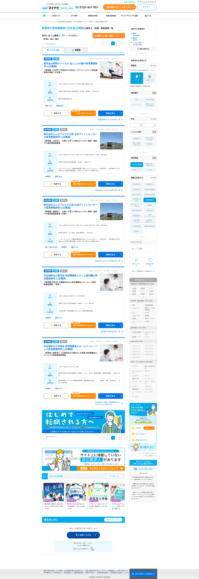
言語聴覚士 (67, 572)
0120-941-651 (87, 7)
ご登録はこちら (148, 428)
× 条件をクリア (143, 53)
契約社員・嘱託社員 (150, 164)
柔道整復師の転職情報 (65, 21)
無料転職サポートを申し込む (119, 7)
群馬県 (91, 21)
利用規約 (111, 571)
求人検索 (74, 15)
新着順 (77, 50)
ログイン (146, 7)
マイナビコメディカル (49, 21)
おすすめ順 (54, 50)
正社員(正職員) (137, 164)
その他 (150, 170)
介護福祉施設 (149, 99)
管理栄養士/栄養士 (116, 572)
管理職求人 (136, 139)
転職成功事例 (92, 15)
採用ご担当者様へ (130, 2)
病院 (136, 99)
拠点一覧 (148, 15)
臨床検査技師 (78, 572)
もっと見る (142, 113)
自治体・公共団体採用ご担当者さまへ (71, 571)
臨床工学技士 (90, 572)
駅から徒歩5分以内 (150, 138)
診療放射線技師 (102, 572)
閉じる (142, 237)
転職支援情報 (111, 15)
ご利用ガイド (56, 15)
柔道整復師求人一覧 (80, 21)
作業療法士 (57, 572)
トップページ (44, 15)
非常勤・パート (137, 170)
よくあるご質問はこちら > (150, 455)
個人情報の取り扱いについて (96, 571)
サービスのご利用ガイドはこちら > (148, 453)
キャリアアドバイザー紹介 (129, 15)
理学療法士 (47, 572)
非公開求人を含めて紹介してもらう (108, 36)
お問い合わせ (121, 571)
